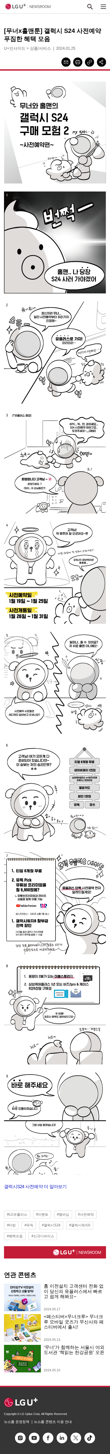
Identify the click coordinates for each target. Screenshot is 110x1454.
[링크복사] (89, 62)
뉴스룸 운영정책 (16, 1422)
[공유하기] (101, 62)
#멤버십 (63, 1214)
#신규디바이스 (43, 1236)
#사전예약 (86, 1214)
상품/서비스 (40, 48)
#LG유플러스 (17, 1214)
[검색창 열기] (90, 6)
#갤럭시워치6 (79, 1225)
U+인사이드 (14, 48)
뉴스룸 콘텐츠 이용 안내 (53, 1422)
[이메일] (66, 62)
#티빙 (11, 1225)
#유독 (29, 1225)
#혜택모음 (15, 1236)
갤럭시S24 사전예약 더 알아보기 (35, 1186)
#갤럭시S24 (51, 1225)
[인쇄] (77, 62)
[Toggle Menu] (103, 7)
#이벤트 (42, 1214)
